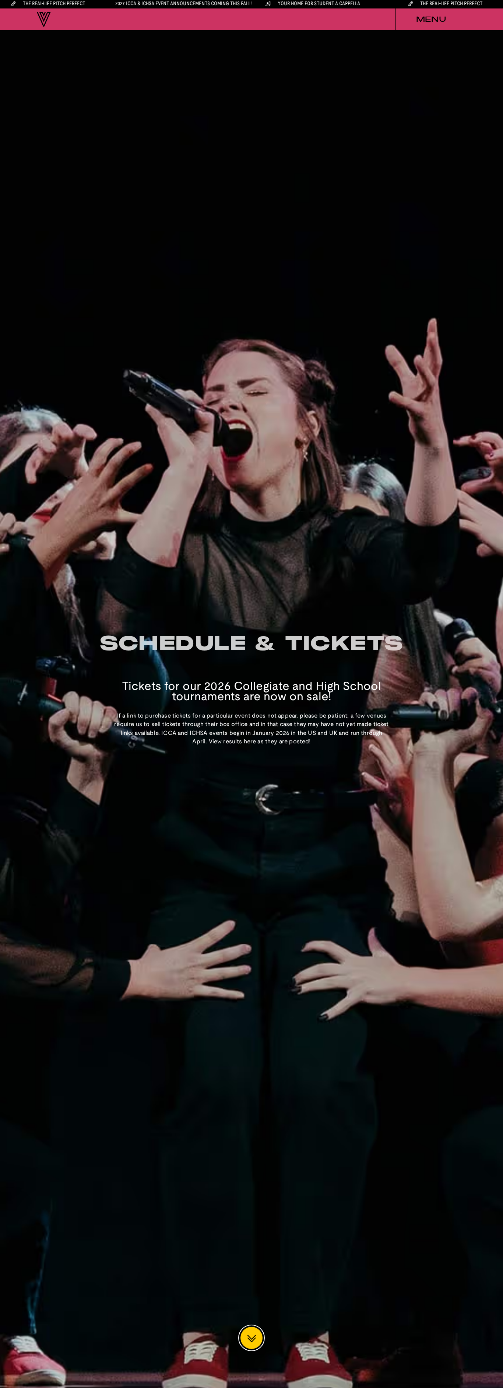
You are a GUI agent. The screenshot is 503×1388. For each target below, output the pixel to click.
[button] (430, 19)
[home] (44, 19)
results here (239, 741)
